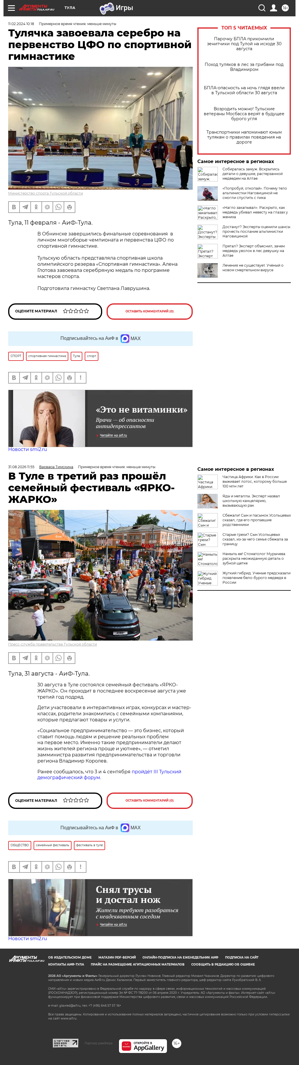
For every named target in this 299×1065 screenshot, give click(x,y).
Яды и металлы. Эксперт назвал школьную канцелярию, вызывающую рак (251, 501)
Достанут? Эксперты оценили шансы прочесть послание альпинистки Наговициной (256, 231)
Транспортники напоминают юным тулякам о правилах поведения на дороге (244, 137)
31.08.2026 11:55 (21, 467)
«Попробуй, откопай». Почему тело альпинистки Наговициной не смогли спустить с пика (254, 193)
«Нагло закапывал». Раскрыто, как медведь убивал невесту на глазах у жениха (255, 212)
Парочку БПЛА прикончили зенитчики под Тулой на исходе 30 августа (244, 43)
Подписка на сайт (241, 957)
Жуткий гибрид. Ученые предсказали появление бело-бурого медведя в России (256, 578)
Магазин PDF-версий (117, 957)
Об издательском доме (70, 957)
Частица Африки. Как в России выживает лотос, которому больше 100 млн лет (254, 481)
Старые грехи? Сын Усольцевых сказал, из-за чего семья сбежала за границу (255, 539)
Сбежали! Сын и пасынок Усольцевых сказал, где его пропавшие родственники (256, 520)
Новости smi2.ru (27, 449)
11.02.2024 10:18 (21, 24)
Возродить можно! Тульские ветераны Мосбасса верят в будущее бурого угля (244, 113)
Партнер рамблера (98, 1043)
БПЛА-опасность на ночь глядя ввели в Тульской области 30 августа (244, 90)
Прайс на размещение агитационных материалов (138, 964)
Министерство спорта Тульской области (45, 193)
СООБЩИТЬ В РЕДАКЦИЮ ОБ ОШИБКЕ (223, 964)
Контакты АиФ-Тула (66, 964)
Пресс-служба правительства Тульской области (52, 644)
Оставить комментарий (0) (150, 311)
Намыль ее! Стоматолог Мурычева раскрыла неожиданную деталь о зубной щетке (253, 558)
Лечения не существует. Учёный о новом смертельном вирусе (253, 267)
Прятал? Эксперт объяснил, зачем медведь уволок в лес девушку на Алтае (253, 251)
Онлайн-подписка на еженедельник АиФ (180, 957)
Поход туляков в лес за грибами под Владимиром (244, 67)
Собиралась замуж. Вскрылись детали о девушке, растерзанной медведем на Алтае (252, 174)
